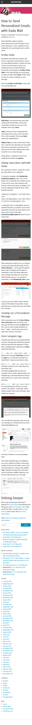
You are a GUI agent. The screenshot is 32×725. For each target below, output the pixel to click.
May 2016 (6, 662)
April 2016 (6, 664)
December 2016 (8, 648)
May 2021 (6, 602)
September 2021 (8, 597)
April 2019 (6, 625)
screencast (6, 688)
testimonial (6, 692)
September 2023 (8, 584)
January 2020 (7, 616)
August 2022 (7, 593)
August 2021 (7, 600)
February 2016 (7, 669)
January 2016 (7, 671)
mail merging (13, 518)
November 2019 (8, 620)
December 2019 (8, 618)
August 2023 (7, 586)
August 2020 (7, 609)
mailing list (21, 518)
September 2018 (8, 630)
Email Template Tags (18, 507)
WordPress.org (8, 711)
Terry (4, 565)
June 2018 (6, 634)
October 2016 (7, 653)
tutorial (5, 695)
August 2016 (7, 655)
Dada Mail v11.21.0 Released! (12, 544)
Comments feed (8, 709)
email (7, 518)
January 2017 (7, 646)
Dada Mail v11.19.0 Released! (18, 565)
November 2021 (8, 595)
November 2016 (8, 650)
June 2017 (6, 639)
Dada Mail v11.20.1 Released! (12, 546)
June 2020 (6, 611)
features (5, 681)
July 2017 (6, 637)
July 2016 (6, 657)
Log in (5, 704)
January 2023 (7, 588)
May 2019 (6, 623)
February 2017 (7, 643)
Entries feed (7, 706)
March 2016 (7, 667)
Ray (4, 553)
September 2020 (8, 607)
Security (5, 690)
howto (5, 683)
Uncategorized (7, 697)
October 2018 (7, 627)
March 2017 (7, 641)
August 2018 (7, 632)
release (5, 685)
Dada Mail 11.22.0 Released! (12, 537)
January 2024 (7, 581)
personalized (5, 520)
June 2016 (6, 660)
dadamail (11, 37)
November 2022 (8, 590)
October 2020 (7, 604)
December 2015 (8, 674)
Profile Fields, (13, 504)
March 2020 (7, 614)
